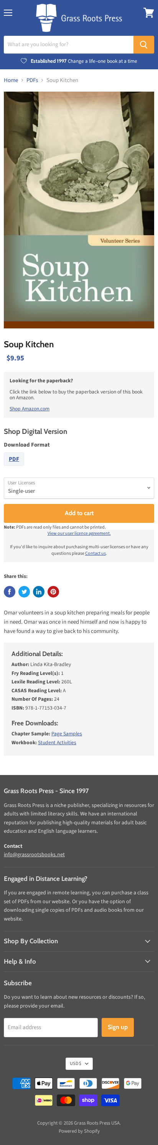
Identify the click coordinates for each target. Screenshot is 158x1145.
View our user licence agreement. (79, 533)
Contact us (95, 553)
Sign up (118, 1027)
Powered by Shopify (79, 1131)
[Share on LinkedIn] (38, 592)
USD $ (75, 1063)
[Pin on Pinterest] (53, 592)
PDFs (32, 80)
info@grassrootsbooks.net (34, 855)
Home (11, 80)
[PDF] (15, 468)
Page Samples (66, 733)
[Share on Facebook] (9, 592)
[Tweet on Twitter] (24, 592)
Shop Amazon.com (29, 408)
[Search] (143, 45)
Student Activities (57, 742)
